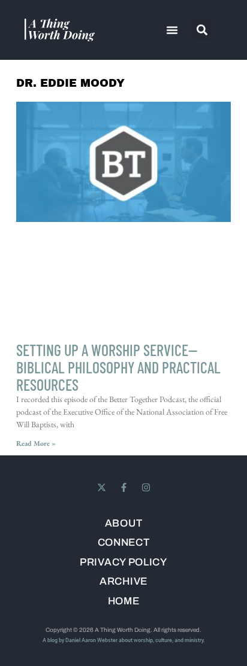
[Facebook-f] (123, 487)
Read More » (36, 443)
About (124, 524)
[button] (172, 30)
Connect (124, 543)
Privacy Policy (123, 562)
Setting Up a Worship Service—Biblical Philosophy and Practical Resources (118, 367)
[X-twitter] (101, 487)
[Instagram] (145, 487)
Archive (123, 582)
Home (124, 601)
